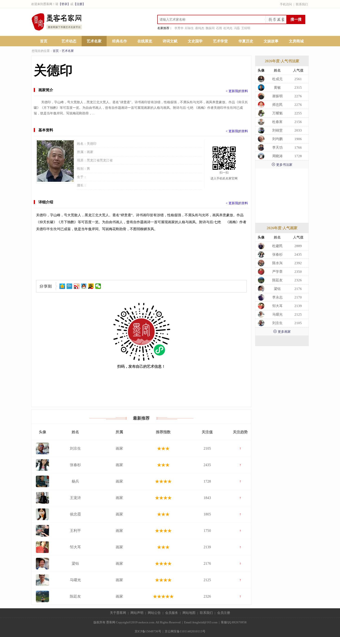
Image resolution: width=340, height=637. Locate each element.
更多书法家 (282, 164)
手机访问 (286, 4)
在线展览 (144, 41)
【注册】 (79, 4)
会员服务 (171, 613)
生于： (82, 177)
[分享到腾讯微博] (69, 286)
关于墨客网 (118, 613)
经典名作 (119, 41)
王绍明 (245, 28)
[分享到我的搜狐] (91, 286)
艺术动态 (69, 41)
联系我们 (302, 4)
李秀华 (178, 28)
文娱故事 (271, 41)
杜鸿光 (227, 28)
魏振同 (210, 28)
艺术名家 (94, 41)
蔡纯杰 (199, 28)
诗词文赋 (170, 41)
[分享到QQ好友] (84, 286)
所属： (82, 152)
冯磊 (237, 28)
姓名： (82, 143)
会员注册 (223, 613)
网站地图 (188, 613)
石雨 (219, 28)
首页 (43, 41)
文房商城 (296, 41)
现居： (82, 160)
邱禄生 (189, 28)
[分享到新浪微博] (77, 286)
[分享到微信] (98, 286)
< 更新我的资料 (237, 91)
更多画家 (282, 331)
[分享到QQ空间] (62, 286)
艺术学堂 (220, 41)
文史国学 (195, 41)
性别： (82, 168)
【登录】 (64, 4)
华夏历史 (245, 41)
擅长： (82, 185)
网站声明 (136, 613)
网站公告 (154, 613)
